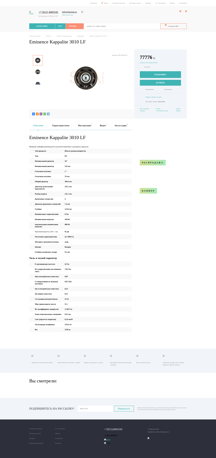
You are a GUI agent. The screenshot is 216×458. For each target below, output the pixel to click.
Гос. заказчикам (160, 3)
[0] (178, 12)
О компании (183, 3)
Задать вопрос (178, 110)
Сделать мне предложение (149, 62)
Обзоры (172, 3)
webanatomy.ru (164, 432)
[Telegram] (48, 114)
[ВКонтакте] (33, 114)
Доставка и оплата (135, 3)
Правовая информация (36, 443)
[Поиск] (157, 26)
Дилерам (148, 3)
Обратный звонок (67, 15)
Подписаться (124, 409)
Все (60, 26)
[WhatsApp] (44, 114)
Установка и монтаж (118, 3)
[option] (38, 60)
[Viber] (41, 114)
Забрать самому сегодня (153, 97)
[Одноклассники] (37, 114)
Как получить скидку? (144, 110)
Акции (106, 3)
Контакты (58, 443)
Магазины (94, 3)
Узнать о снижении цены (162, 110)
